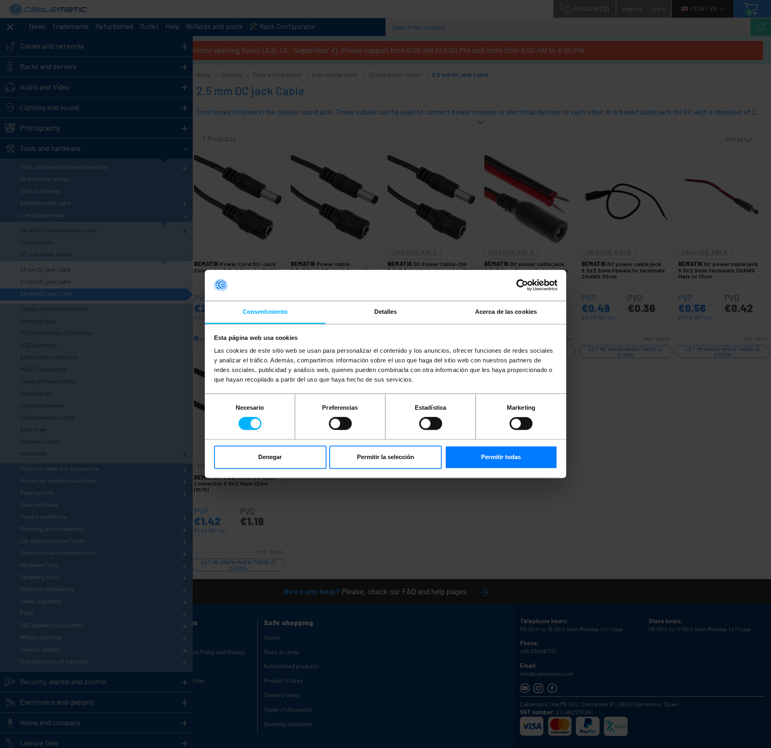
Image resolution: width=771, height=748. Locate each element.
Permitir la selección (385, 456)
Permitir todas (501, 456)
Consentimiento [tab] (265, 311)
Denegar (270, 456)
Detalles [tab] (385, 311)
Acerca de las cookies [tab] (506, 311)
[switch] (340, 423)
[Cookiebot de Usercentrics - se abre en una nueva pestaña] (522, 285)
